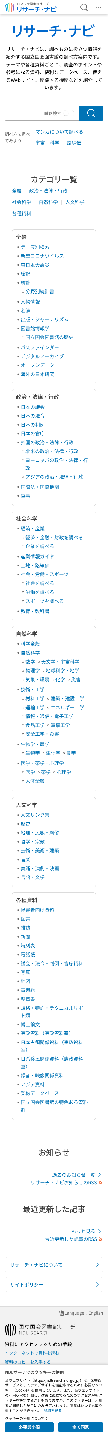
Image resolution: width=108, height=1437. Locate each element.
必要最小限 (29, 1427)
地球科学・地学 (63, 670)
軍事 (25, 495)
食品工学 (35, 725)
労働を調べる (40, 591)
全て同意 (80, 1427)
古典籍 (28, 989)
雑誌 (25, 927)
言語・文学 (33, 876)
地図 (25, 981)
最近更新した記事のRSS (71, 1238)
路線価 (74, 142)
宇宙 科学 (48, 142)
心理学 (64, 772)
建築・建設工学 (67, 698)
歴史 (25, 823)
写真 (25, 972)
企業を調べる (40, 546)
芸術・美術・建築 (40, 850)
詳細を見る (53, 1410)
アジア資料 (33, 1084)
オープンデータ (37, 365)
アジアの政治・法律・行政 (54, 476)
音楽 (25, 859)
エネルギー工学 (67, 707)
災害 (76, 679)
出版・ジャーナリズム (45, 319)
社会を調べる (40, 583)
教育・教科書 (35, 611)
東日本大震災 (35, 264)
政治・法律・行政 (49, 190)
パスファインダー (40, 347)
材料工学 (35, 698)
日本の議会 (33, 406)
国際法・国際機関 (40, 486)
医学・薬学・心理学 (42, 762)
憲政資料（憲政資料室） (47, 1033)
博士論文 (30, 1024)
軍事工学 (60, 725)
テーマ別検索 (35, 246)
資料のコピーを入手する (28, 1362)
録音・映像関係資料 (42, 1075)
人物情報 (30, 301)
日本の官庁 (33, 433)
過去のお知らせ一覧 (73, 1174)
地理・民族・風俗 (40, 832)
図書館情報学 (35, 328)
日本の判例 (33, 424)
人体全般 (35, 780)
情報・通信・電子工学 (50, 716)
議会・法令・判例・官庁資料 (52, 963)
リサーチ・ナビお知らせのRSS (64, 1182)
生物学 (33, 752)
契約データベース (40, 1092)
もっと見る (83, 1231)
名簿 (25, 310)
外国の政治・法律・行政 (47, 442)
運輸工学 (35, 707)
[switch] (69, 113)
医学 (30, 772)
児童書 (28, 998)
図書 (25, 918)
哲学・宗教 (33, 841)
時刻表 (28, 945)
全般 (17, 190)
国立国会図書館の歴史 (50, 337)
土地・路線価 (35, 565)
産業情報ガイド (37, 556)
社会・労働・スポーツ (45, 574)
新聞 (25, 936)
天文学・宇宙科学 (60, 661)
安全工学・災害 (42, 733)
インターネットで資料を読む (32, 1353)
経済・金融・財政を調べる (54, 537)
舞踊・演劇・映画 (40, 868)
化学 (60, 679)
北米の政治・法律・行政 (52, 451)
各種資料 (21, 213)
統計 (25, 282)
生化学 (53, 752)
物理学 (33, 670)
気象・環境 (38, 679)
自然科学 (49, 201)
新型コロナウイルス (42, 255)
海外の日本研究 (37, 374)
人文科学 (75, 201)
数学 (30, 661)
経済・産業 (33, 528)
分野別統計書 (40, 291)
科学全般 (30, 643)
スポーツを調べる (45, 600)
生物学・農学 (35, 744)
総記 (25, 273)
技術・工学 (33, 689)
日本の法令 (33, 415)
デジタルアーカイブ (42, 356)
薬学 (46, 772)
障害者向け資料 (37, 909)
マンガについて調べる (60, 131)
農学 (71, 752)
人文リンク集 (35, 814)
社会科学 (22, 201)
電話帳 (28, 954)
